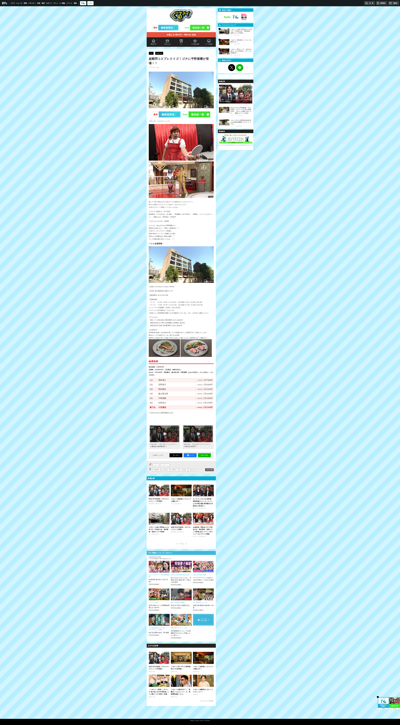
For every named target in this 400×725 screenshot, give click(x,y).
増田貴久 (174, 470)
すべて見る (180, 544)
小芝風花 (183, 470)
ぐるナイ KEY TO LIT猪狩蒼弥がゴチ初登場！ (181, 668)
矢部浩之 (165, 470)
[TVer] (83, 3)
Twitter (231, 67)
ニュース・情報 (21, 3)
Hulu (196, 114)
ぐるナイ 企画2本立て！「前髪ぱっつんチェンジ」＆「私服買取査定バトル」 (181, 692)
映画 (43, 3)
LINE (239, 67)
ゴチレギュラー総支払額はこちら (162, 412)
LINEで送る (204, 455)
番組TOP (153, 44)
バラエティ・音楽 (34, 3)
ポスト (177, 455)
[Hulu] (197, 28)
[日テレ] (4, 3)
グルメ (156, 465)
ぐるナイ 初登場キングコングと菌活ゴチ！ (203, 668)
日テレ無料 (244, 17)
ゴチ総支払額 (195, 44)
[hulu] (90, 3)
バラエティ (165, 465)
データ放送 (209, 44)
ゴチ (181, 44)
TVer (166, 114)
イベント (69, 3)
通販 (75, 3)
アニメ (55, 3)
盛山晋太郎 (193, 470)
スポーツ (49, 3)
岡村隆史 (156, 470)
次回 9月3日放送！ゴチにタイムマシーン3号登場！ (159, 668)
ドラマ (13, 3)
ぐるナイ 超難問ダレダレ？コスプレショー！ (203, 691)
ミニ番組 (62, 3)
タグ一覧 (209, 469)
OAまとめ (167, 44)
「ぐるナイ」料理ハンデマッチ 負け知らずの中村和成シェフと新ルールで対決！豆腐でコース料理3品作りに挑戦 (159, 692)
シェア (192, 455)
